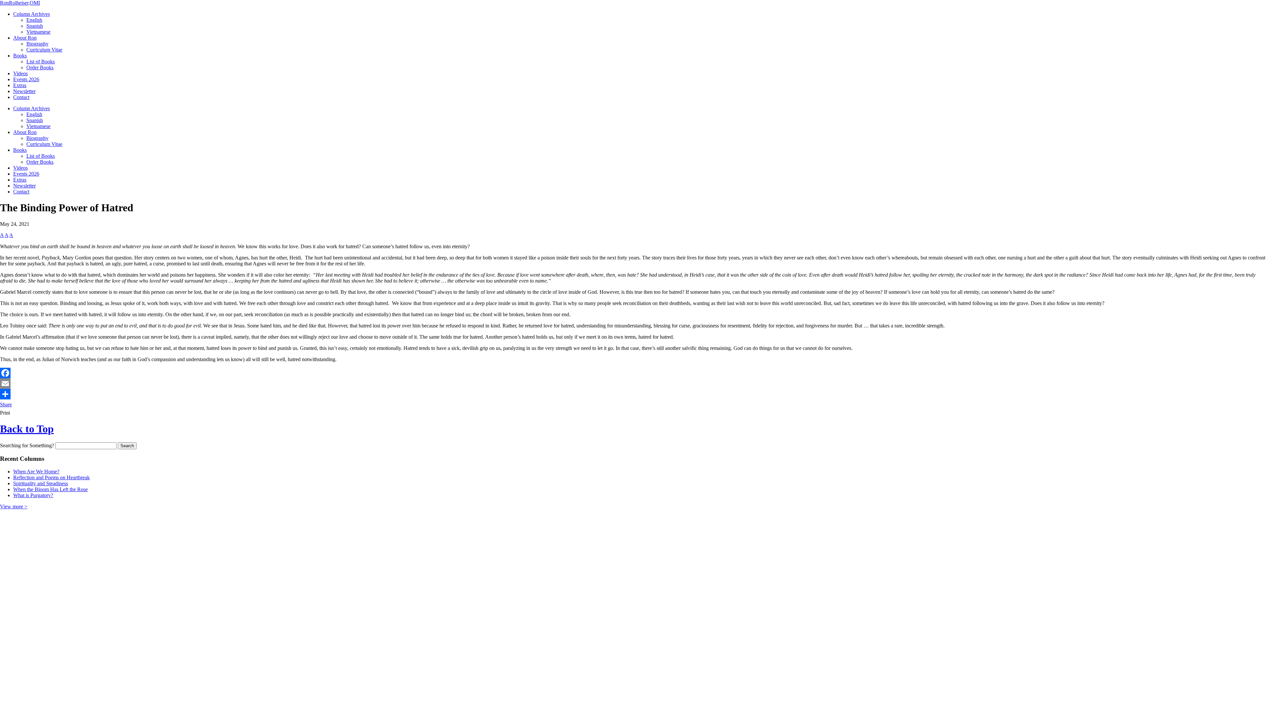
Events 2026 (26, 79)
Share (6, 404)
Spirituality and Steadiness (40, 483)
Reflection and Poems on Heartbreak (51, 477)
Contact (21, 97)
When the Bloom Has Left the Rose (50, 489)
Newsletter (24, 91)
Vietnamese (38, 32)
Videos (20, 73)
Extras (19, 85)
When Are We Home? (36, 471)
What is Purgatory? (33, 495)
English (34, 20)
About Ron (25, 38)
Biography (37, 44)
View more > (13, 506)
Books (20, 55)
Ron (20, 3)
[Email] (633, 383)
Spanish (34, 26)
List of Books (40, 61)
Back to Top (27, 429)
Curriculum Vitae (44, 49)
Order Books (39, 67)
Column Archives (31, 14)
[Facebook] (633, 373)
